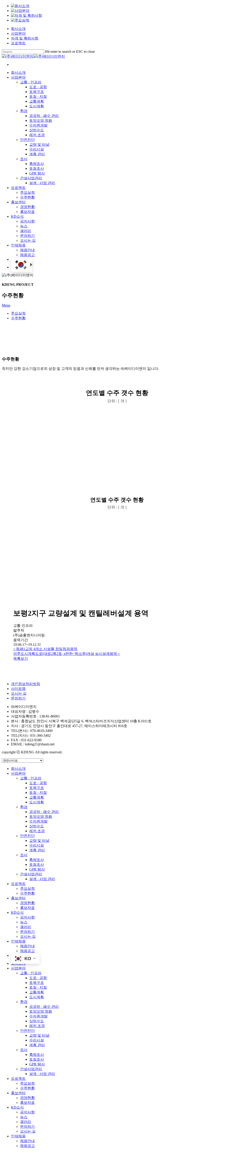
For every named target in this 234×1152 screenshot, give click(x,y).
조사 (23, 855)
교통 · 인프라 (30, 778)
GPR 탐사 (37, 869)
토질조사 (36, 864)
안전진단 (27, 836)
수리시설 (36, 845)
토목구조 (36, 788)
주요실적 (18, 313)
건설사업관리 (31, 874)
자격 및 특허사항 (24, 38)
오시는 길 (19, 693)
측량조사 (36, 860)
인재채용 (18, 941)
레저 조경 (37, 831)
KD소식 (17, 912)
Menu (6, 305)
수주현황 (18, 318)
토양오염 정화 (40, 816)
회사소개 (18, 29)
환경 (23, 807)
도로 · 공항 (38, 783)
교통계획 (36, 797)
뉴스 (23, 922)
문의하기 (18, 698)
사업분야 (18, 33)
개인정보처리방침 (25, 684)
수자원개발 (38, 821)
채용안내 (27, 946)
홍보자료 (27, 908)
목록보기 (20, 658)
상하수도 (36, 826)
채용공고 (27, 951)
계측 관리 (37, 850)
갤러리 (25, 927)
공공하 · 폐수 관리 (44, 812)
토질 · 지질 (38, 792)
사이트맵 (18, 689)
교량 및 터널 (39, 840)
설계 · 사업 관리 (42, 879)
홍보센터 (18, 898)
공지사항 (27, 917)
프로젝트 (18, 43)
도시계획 (36, 802)
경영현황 (27, 903)
